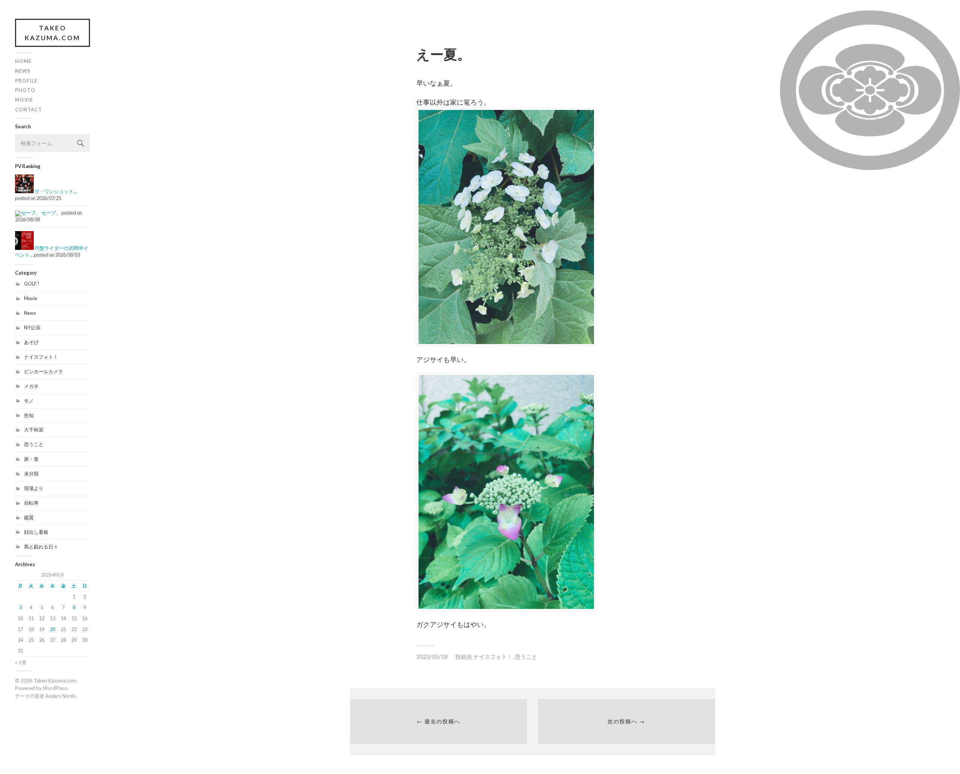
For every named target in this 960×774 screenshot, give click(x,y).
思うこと (34, 444)
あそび (31, 342)
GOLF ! (31, 284)
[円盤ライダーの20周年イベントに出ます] (24, 248)
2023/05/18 (432, 656)
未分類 (31, 473)
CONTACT (28, 110)
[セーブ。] (27, 213)
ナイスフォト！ (41, 357)
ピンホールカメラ (43, 371)
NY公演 (32, 328)
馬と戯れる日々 (41, 547)
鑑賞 (29, 517)
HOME (23, 61)
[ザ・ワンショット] (24, 191)
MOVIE (24, 100)
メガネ (31, 386)
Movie (30, 298)
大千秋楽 (34, 430)
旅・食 (31, 459)
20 (52, 629)
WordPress (55, 688)
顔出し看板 (36, 532)
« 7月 (21, 662)
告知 (29, 415)
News (30, 313)
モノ (29, 401)
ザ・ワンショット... (55, 191)
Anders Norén (60, 696)
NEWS (23, 71)
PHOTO (25, 90)
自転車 (31, 503)
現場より (34, 488)
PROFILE (26, 81)
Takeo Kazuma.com (52, 33)
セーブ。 (51, 213)
